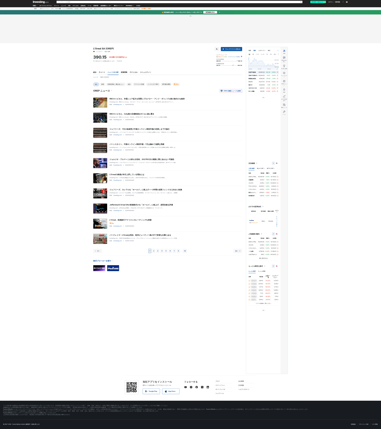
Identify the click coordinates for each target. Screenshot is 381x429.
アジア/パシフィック (120, 8)
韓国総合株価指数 (253, 78)
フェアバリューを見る (234, 56)
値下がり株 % (270, 168)
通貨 (250, 50)
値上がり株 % (260, 168)
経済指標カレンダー (106, 5)
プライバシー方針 (363, 424)
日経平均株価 (252, 72)
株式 (35, 8)
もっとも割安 (252, 271)
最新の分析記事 (104, 77)
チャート (102, 72)
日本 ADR (89, 8)
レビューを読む (276, 221)
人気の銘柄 (251, 168)
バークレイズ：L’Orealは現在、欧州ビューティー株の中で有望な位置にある (140, 235)
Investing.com (118, 104)
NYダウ (251, 81)
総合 (94, 72)
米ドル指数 (251, 91)
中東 (111, 8)
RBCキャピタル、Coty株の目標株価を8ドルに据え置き (132, 114)
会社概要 (241, 381)
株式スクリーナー (118, 5)
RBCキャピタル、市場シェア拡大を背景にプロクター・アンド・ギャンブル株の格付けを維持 (147, 99)
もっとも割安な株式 (256, 266)
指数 (254, 50)
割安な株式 (137, 8)
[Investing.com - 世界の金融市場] (41, 2)
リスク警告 (375, 424)
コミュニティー (145, 72)
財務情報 (124, 72)
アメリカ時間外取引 (67, 8)
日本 (52, 8)
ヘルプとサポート (243, 389)
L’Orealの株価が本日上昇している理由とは (127, 174)
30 (185, 251)
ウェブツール (220, 393)
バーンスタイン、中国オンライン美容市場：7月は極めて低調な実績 (137, 144)
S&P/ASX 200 (253, 88)
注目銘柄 (252, 163)
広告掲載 (241, 385)
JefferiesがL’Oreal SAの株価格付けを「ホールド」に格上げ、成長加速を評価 (141, 205)
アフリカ (129, 8)
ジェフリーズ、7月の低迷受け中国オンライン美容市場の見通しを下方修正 (140, 129)
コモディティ (261, 50)
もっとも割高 (261, 271)
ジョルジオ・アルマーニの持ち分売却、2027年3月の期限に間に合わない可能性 (142, 159)
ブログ (218, 381)
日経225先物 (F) (253, 75)
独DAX (250, 85)
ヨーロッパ (106, 8)
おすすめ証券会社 (255, 206)
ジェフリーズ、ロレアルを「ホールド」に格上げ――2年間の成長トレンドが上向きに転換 (146, 190)
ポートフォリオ (220, 389)
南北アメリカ (97, 8)
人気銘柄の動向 (254, 234)
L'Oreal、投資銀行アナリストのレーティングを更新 (131, 220)
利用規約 (353, 424)
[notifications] (343, 2)
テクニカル (134, 72)
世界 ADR (82, 8)
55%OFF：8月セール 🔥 (318, 2)
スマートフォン (220, 385)
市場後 (76, 8)
